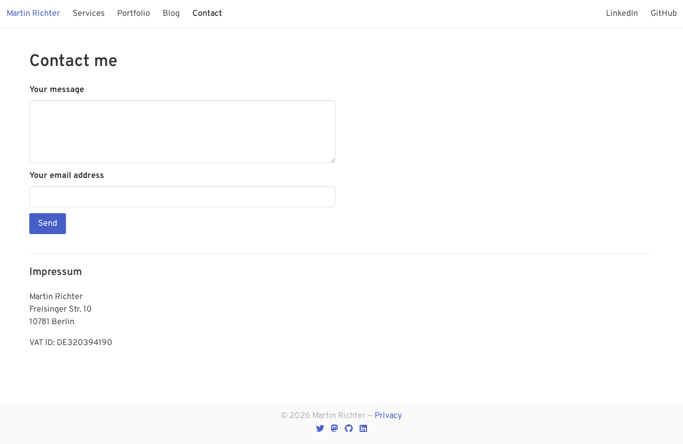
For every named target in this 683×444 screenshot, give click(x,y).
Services (88, 13)
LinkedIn (622, 13)
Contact (207, 13)
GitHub (663, 13)
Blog (171, 13)
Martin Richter (33, 13)
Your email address (66, 175)
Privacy (388, 416)
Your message (56, 90)
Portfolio (133, 13)
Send (47, 223)
